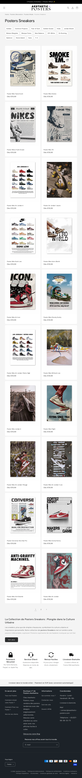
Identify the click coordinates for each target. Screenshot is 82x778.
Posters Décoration (16, 14)
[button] (4, 8)
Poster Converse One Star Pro (17, 540)
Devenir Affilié (46, 709)
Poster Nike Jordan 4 (14, 429)
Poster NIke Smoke (50, 94)
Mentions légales (64, 773)
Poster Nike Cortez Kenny (52, 540)
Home (7, 14)
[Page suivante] (46, 609)
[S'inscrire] (56, 744)
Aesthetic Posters (21, 771)
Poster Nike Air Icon (13, 317)
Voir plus (11, 640)
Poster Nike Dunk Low (14, 261)
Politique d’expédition (22, 773)
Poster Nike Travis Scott (15, 94)
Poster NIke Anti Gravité (15, 596)
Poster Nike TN (48, 149)
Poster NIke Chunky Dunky (52, 317)
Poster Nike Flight (49, 429)
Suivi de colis (46, 705)
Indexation (74, 773)
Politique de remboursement (36, 771)
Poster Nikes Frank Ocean (15, 149)
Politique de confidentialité (54, 771)
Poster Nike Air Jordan (51, 596)
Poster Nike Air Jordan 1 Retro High (18, 373)
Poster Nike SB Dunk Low (52, 373)
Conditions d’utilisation (70, 771)
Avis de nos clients (11, 714)
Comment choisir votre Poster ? (11, 701)
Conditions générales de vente (49, 773)
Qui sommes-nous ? (49, 695)
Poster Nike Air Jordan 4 (15, 205)
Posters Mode (28, 14)
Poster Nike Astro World (52, 261)
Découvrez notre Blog (31, 734)
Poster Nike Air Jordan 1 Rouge (17, 485)
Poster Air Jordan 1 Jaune (52, 205)
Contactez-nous (47, 700)
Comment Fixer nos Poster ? (11, 708)
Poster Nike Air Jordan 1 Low (53, 485)
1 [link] (35, 609)
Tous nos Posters (11, 695)
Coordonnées (34, 773)
